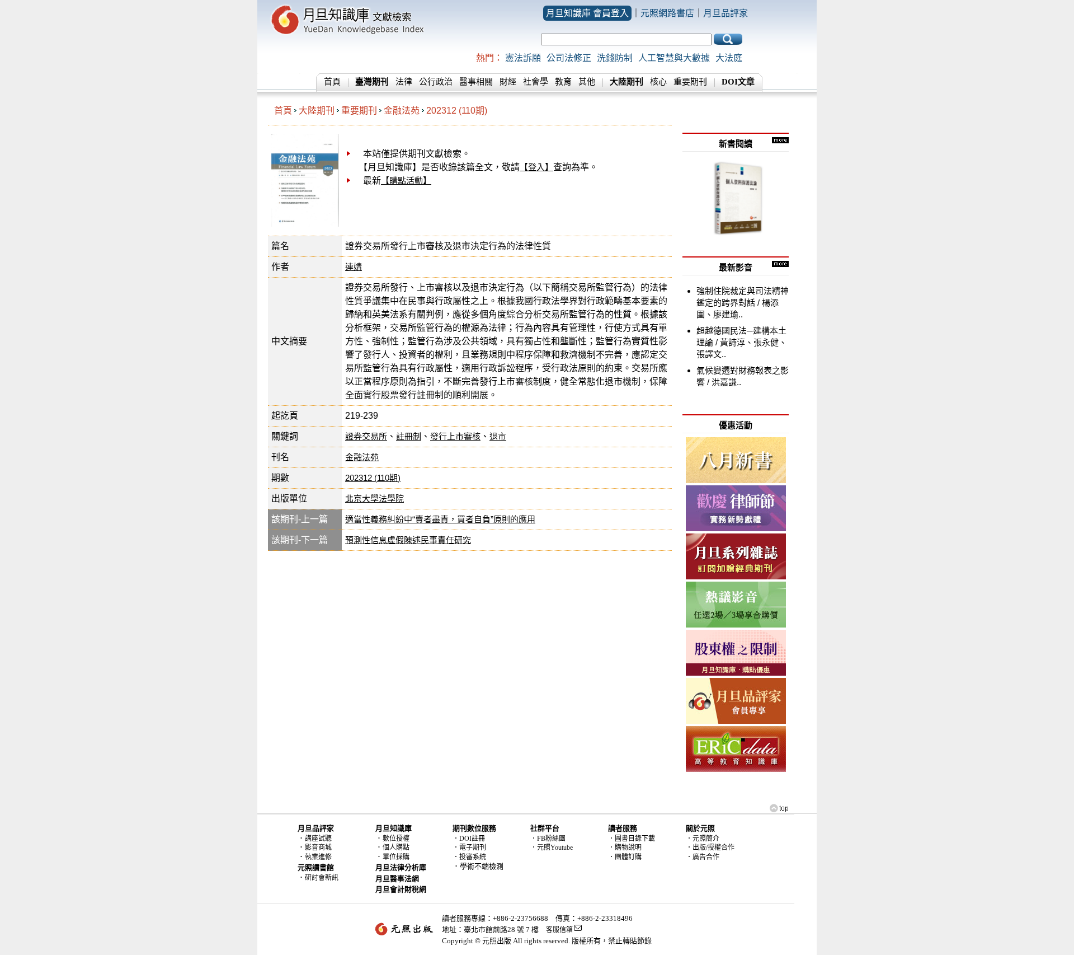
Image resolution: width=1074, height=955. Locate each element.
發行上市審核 (455, 436)
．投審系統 (469, 857)
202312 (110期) (456, 110)
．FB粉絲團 (548, 838)
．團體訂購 (625, 857)
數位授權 (396, 838)
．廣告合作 (702, 857)
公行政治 (436, 81)
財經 (508, 81)
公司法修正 (569, 58)
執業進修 (318, 857)
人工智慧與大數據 (674, 58)
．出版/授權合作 (710, 847)
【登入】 (536, 167)
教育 (563, 81)
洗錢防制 (615, 58)
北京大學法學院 (374, 498)
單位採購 (396, 857)
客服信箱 (559, 930)
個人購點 (396, 847)
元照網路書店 (667, 13)
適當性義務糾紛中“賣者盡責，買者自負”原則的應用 (440, 519)
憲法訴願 (523, 58)
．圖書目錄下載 (631, 838)
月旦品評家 (725, 13)
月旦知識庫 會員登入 (587, 13)
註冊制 (408, 436)
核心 (658, 81)
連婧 (353, 266)
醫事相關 (476, 81)
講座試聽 (318, 838)
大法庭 (728, 58)
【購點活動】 (406, 180)
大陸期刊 (317, 110)
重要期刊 (690, 81)
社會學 (535, 81)
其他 (586, 81)
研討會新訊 (321, 878)
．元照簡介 (702, 838)
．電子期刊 (469, 847)
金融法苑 (402, 110)
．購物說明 (625, 847)
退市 (497, 436)
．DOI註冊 (469, 838)
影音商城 (318, 847)
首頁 (332, 81)
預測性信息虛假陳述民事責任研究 (408, 540)
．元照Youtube (551, 847)
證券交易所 (366, 436)
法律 (403, 81)
